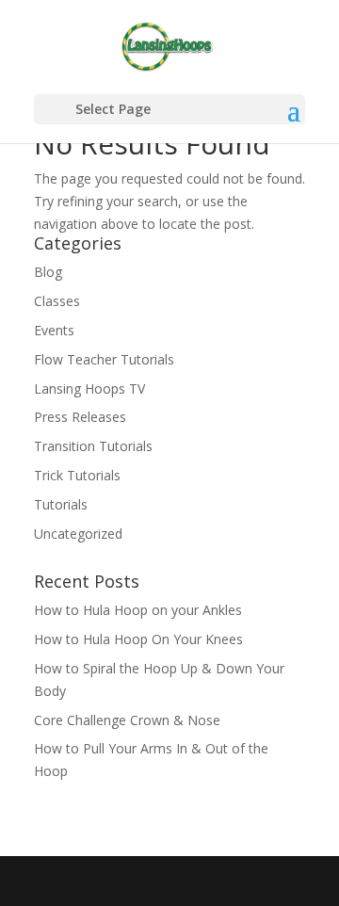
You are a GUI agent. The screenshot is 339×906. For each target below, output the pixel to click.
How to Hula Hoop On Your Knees (138, 639)
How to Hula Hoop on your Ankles (138, 610)
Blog (48, 272)
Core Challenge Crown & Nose (127, 720)
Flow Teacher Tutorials (104, 359)
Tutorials (61, 504)
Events (54, 330)
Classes (57, 301)
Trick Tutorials (77, 475)
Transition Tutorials (93, 446)
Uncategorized (78, 533)
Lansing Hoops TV (89, 388)
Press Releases (80, 417)
